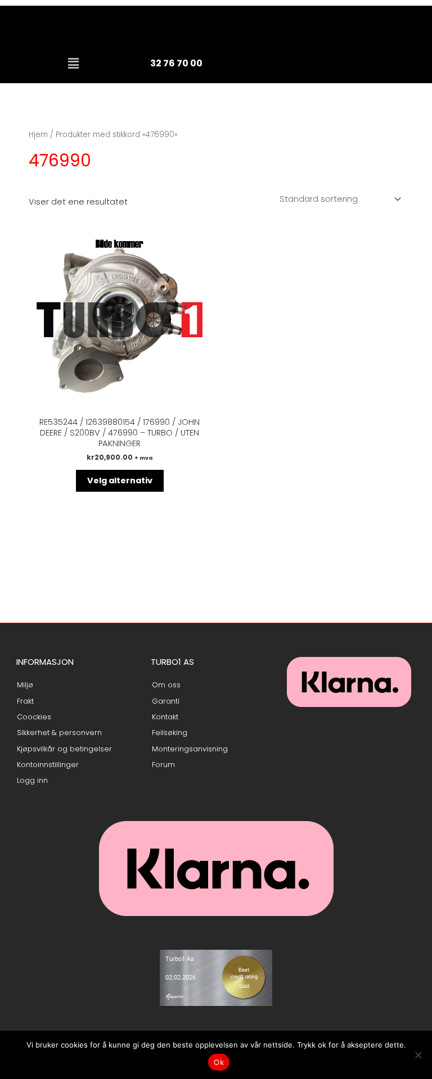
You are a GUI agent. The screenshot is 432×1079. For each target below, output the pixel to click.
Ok (219, 1062)
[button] (73, 63)
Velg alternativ (119, 480)
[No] (418, 1054)
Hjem (38, 134)
